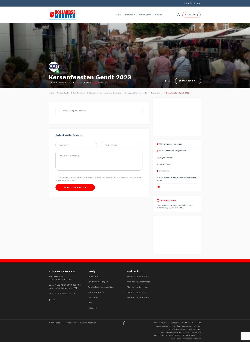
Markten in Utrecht (136, 292)
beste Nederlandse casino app (189, 339)
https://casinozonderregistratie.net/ (186, 326)
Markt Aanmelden (97, 292)
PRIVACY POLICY (160, 323)
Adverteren (93, 276)
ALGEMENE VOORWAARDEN (178, 323)
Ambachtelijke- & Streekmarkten (71, 93)
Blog (90, 302)
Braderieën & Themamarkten (99, 93)
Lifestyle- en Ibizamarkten (150, 93)
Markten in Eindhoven (138, 297)
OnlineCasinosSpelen (176, 329)
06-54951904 (85, 83)
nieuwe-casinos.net (163, 326)
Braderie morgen (192, 3)
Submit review (187, 81)
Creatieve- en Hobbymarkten (125, 93)
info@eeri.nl (103, 83)
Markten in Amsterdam (138, 281)
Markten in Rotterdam (138, 276)
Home (51, 93)
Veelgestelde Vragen (98, 281)
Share (168, 81)
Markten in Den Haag (137, 287)
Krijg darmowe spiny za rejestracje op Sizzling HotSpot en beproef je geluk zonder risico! (177, 335)
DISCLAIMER (196, 323)
